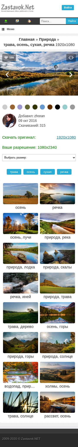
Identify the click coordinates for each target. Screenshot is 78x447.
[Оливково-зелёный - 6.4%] (34, 107)
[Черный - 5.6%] (57, 107)
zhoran (39, 116)
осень (31, 172)
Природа (47, 39)
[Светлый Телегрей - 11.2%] (4, 107)
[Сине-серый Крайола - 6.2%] (42, 107)
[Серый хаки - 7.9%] (27, 107)
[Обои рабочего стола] (17, 13)
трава (14, 172)
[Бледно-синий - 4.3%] (64, 107)
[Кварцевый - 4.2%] (72, 107)
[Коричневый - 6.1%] (49, 107)
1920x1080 (66, 137)
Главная (27, 39)
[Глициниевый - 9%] (19, 107)
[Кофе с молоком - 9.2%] (12, 107)
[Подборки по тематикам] (17, 21)
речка (64, 172)
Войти (68, 7)
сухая (48, 172)
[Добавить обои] (6, 21)
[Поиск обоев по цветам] (29, 21)
